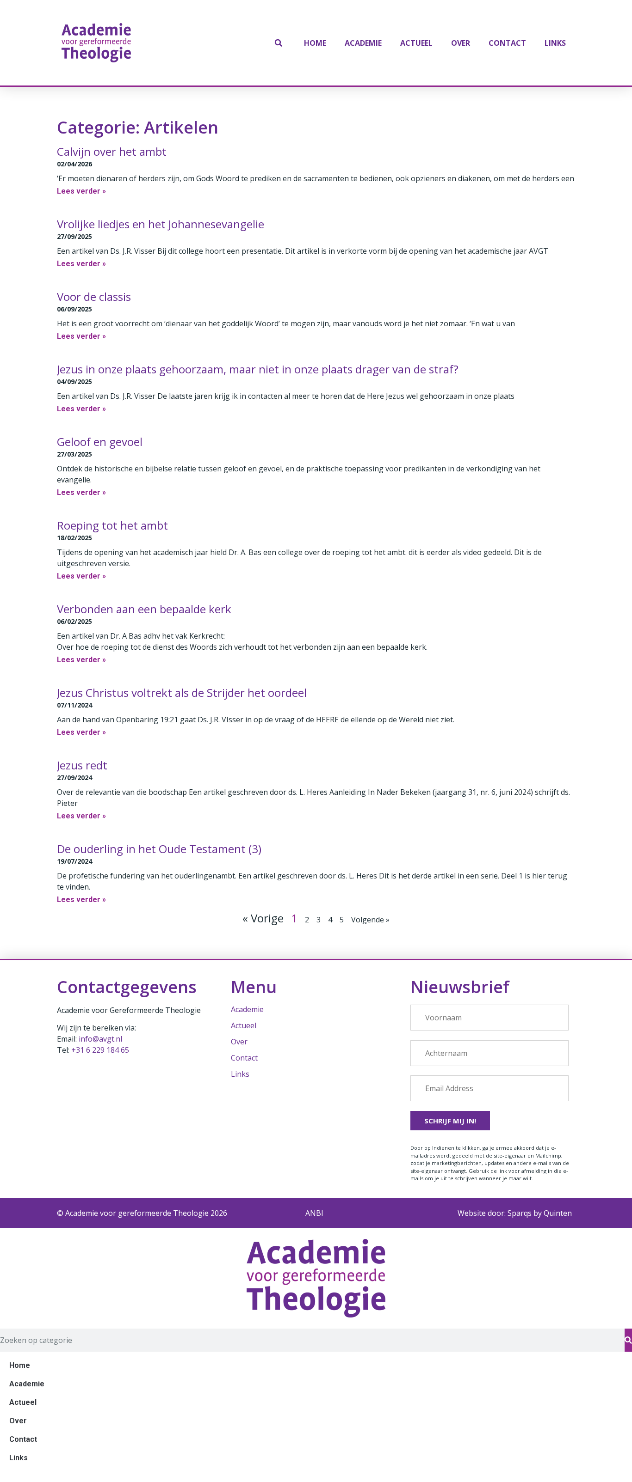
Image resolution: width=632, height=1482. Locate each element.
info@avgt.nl (100, 1039)
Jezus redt (82, 765)
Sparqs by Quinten (540, 1213)
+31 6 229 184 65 (100, 1050)
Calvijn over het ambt (112, 151)
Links (555, 43)
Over (460, 43)
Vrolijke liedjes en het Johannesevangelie (160, 224)
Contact (507, 43)
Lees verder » (81, 191)
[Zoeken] (628, 1340)
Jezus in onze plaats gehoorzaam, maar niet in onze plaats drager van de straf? (258, 369)
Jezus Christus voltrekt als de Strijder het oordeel (182, 692)
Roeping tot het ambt (112, 525)
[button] (278, 43)
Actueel (416, 43)
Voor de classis (94, 296)
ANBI (314, 1213)
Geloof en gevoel (100, 441)
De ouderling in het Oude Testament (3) (159, 848)
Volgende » (370, 920)
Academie (363, 43)
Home (315, 43)
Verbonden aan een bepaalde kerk (144, 608)
